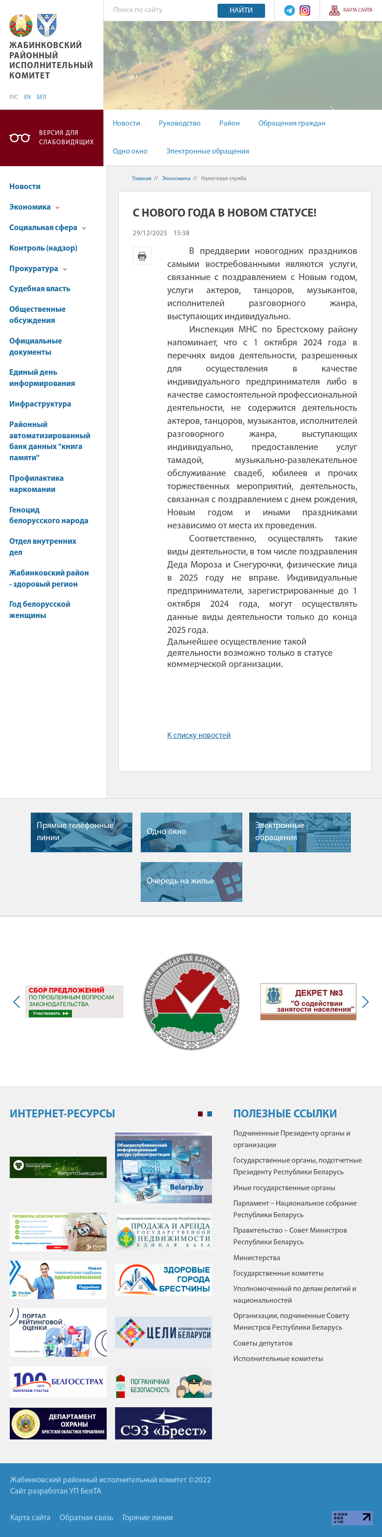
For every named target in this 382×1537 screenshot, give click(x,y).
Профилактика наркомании (36, 484)
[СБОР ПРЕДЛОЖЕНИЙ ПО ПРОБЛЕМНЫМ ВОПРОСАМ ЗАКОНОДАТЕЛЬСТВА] (74, 1001)
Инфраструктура (40, 404)
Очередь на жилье (180, 881)
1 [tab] (200, 1114)
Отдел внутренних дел (42, 547)
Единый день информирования (42, 378)
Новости (126, 123)
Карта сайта (358, 10)
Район (229, 123)
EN (27, 97)
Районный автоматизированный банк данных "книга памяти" (49, 441)
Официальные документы (35, 347)
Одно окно (130, 151)
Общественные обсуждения (37, 315)
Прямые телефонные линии (75, 832)
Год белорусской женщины (39, 610)
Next (363, 1002)
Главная (141, 179)
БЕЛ (41, 97)
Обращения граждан (292, 123)
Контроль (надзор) (43, 249)
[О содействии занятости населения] (308, 1002)
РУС (13, 97)
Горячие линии (148, 1518)
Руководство (180, 123)
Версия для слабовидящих (66, 138)
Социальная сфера (44, 228)
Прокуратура (34, 269)
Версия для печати (142, 255)
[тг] (289, 10)
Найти (241, 10)
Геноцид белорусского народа (49, 516)
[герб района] (46, 25)
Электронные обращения (207, 151)
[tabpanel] (111, 1290)
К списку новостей (199, 736)
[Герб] (21, 25)
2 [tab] (209, 1114)
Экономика (30, 207)
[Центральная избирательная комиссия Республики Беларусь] (191, 1002)
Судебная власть (39, 289)
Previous (18, 1002)
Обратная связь (86, 1518)
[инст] (305, 10)
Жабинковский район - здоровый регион (49, 579)
